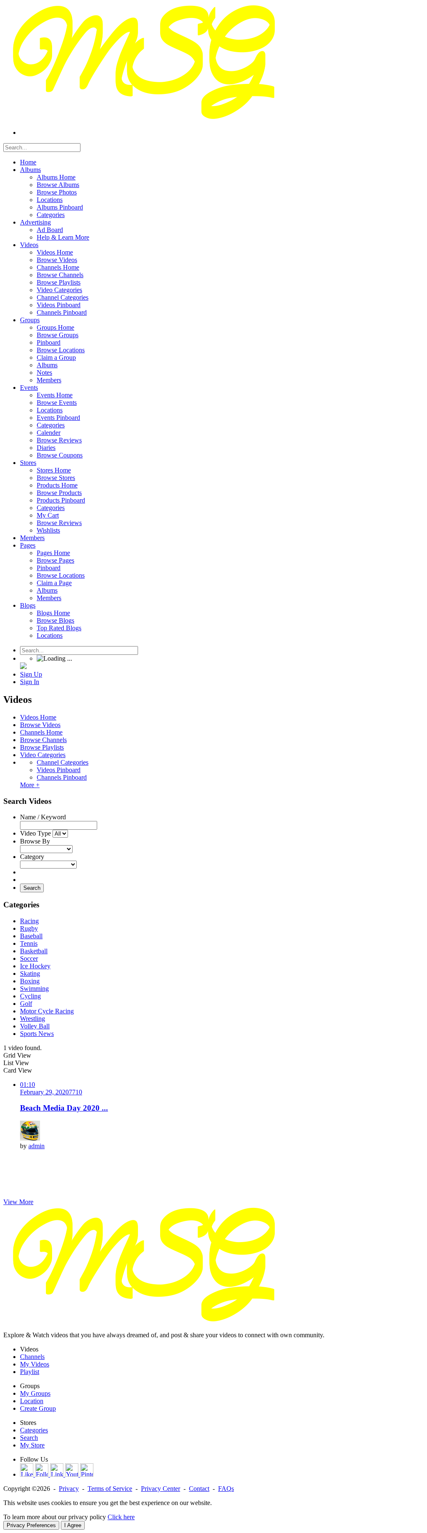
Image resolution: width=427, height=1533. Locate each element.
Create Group (38, 1408)
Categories (34, 1430)
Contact (199, 1488)
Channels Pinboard (62, 777)
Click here (121, 1516)
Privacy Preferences (31, 1525)
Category (32, 856)
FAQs (226, 1488)
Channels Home (41, 732)
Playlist (29, 1371)
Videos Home (38, 717)
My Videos (34, 1364)
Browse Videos (40, 724)
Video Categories (42, 754)
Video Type (35, 833)
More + (30, 784)
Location (31, 1400)
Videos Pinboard (58, 769)
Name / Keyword (43, 817)
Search (31, 888)
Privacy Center (160, 1488)
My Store (32, 1445)
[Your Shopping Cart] (23, 666)
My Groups (35, 1393)
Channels (32, 1356)
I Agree (72, 1525)
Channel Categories (62, 762)
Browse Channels (43, 739)
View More (18, 1201)
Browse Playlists (42, 747)
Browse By (35, 841)
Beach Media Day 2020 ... (64, 1108)
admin (36, 1145)
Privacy (69, 1488)
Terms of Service (110, 1488)
